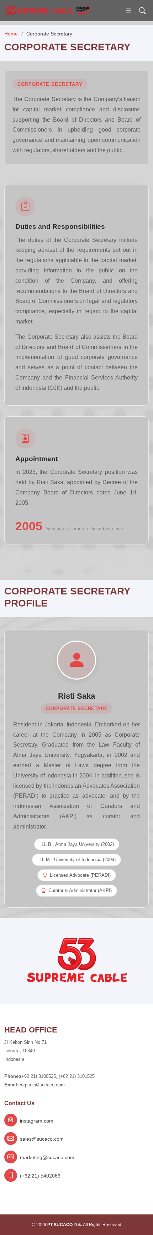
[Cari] (142, 11)
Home (11, 34)
